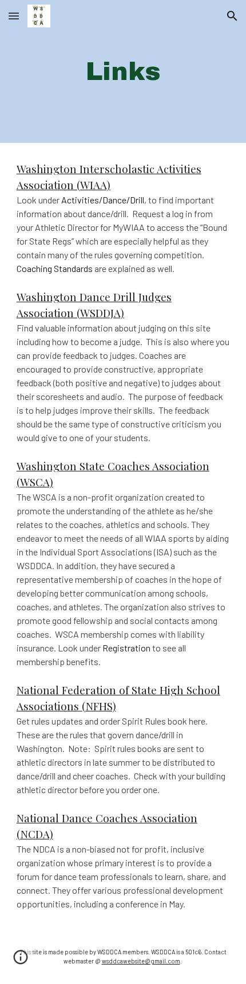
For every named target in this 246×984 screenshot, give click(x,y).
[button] (13, 15)
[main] (123, 72)
